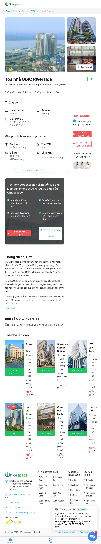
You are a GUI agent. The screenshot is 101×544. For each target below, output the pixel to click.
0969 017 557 (14, 502)
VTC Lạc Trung (92, 348)
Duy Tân (73, 480)
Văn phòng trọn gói (90, 486)
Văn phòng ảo (90, 502)
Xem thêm (10, 308)
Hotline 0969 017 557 (21, 233)
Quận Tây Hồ (58, 485)
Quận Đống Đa (57, 478)
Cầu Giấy (74, 485)
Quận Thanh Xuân (44, 486)
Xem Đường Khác (75, 501)
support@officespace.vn (19, 507)
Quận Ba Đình (58, 501)
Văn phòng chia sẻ (90, 494)
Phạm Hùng (75, 490)
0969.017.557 (76, 524)
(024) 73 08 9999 (16, 494)
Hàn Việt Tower (29, 411)
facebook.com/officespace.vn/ (22, 512)
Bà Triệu (73, 495)
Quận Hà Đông (42, 494)
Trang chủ (10, 11)
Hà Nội (21, 11)
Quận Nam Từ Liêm (44, 502)
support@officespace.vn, (68, 521)
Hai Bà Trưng (33, 11)
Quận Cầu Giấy (57, 494)
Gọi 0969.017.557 (83, 134)
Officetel (89, 480)
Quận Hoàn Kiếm (43, 478)
